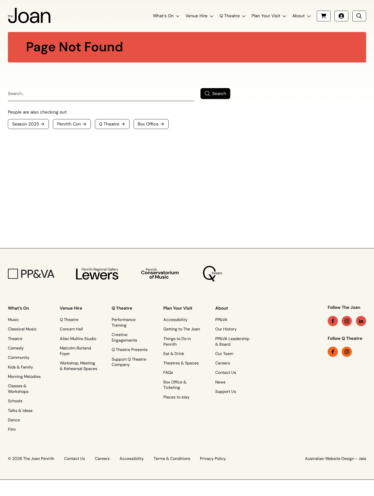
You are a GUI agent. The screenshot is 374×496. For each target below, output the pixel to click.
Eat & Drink (173, 353)
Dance (14, 420)
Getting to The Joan (181, 329)
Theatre (15, 338)
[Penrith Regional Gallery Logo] (97, 274)
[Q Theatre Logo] (212, 273)
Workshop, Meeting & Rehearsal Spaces (78, 366)
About (298, 16)
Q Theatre (230, 16)
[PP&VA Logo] (31, 274)
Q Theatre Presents (130, 349)
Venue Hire (196, 16)
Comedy (16, 348)
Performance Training (124, 322)
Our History (226, 329)
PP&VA (221, 319)
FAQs (168, 372)
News (220, 382)
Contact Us (225, 372)
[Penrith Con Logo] (160, 274)
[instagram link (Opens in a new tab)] (347, 321)
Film (12, 429)
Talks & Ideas (20, 410)
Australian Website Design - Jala (335, 458)
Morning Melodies (24, 376)
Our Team (224, 353)
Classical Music (22, 329)
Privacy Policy (213, 458)
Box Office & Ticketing (174, 385)
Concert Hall (71, 329)
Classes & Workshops (18, 388)
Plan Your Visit (266, 16)
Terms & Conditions (172, 458)
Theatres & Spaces (181, 363)
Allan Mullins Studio (78, 338)
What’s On (163, 16)
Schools (15, 401)
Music (13, 319)
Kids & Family (20, 367)
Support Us (225, 391)
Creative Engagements (124, 337)
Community (19, 357)
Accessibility (175, 319)
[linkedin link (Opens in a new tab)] (361, 321)
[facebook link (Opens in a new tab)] (333, 321)
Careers (222, 363)
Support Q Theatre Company (129, 362)
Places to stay (176, 397)
